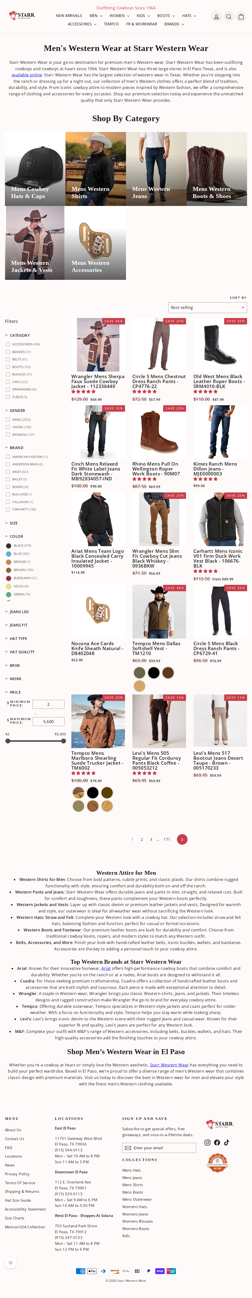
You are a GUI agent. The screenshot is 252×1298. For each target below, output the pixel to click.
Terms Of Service (20, 1182)
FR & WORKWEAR (141, 23)
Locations (13, 1156)
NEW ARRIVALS (69, 15)
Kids (126, 1235)
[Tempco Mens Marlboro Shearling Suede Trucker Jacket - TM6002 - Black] (93, 793)
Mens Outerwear (137, 1199)
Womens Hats (134, 1206)
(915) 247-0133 (68, 1237)
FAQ (8, 1147)
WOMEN (118, 15)
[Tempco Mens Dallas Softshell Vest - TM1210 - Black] (154, 673)
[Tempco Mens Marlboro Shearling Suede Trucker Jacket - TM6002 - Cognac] (93, 806)
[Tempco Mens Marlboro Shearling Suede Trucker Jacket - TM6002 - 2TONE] (78, 793)
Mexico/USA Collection (25, 1226)
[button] (35, 335)
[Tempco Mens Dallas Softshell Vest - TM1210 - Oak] (139, 686)
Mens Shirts (132, 1184)
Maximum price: (20, 721)
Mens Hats (131, 1170)
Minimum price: (20, 704)
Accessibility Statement (25, 1209)
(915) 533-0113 (68, 1193)
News (10, 1165)
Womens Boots (135, 1228)
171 (166, 839)
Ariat (106, 968)
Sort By (238, 298)
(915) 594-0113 (68, 1149)
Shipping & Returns (22, 1191)
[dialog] (241, 16)
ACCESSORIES (80, 23)
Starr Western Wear (169, 1065)
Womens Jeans (135, 1214)
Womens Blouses (137, 1221)
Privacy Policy (17, 1173)
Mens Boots (132, 1192)
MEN (94, 15)
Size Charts (14, 1217)
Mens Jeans (132, 1177)
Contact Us (14, 1138)
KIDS (141, 15)
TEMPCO (111, 23)
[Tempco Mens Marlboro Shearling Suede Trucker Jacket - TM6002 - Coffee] (78, 806)
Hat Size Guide (18, 1200)
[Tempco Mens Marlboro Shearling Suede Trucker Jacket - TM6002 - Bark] (107, 793)
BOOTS (164, 15)
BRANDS (172, 23)
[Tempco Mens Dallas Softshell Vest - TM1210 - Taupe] (139, 673)
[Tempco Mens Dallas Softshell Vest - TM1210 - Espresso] (168, 673)
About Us (13, 1129)
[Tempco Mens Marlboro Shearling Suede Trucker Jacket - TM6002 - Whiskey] (107, 806)
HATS (187, 15)
